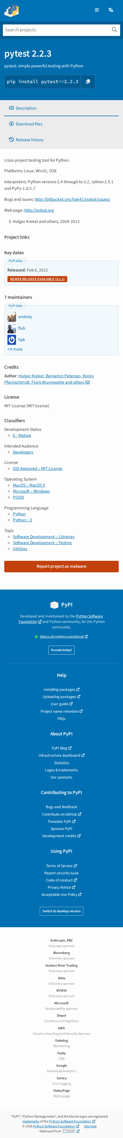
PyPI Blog (59, 748)
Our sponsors (61, 777)
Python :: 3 (22, 520)
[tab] (61, 108)
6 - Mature (22, 435)
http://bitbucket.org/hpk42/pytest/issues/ (72, 199)
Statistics (61, 763)
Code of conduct (59, 880)
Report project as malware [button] (61, 566)
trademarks (31, 1121)
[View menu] (97, 10)
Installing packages (59, 689)
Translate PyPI (59, 821)
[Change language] (111, 10)
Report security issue (61, 873)
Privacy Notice (59, 887)
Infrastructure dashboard (59, 755)
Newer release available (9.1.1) (37, 279)
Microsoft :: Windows (31, 491)
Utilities (20, 549)
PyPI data (15, 261)
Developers (23, 452)
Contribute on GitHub (59, 814)
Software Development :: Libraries (43, 536)
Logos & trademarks (61, 770)
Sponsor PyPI (61, 828)
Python (19, 514)
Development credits (59, 836)
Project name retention (59, 711)
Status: (62, 636)
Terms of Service (59, 866)
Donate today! (61, 650)
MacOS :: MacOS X (29, 485)
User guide (59, 704)
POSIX (18, 497)
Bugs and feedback (61, 807)
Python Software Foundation (70, 1121)
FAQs (61, 718)
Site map (90, 1126)
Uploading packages (59, 696)
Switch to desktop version (61, 911)
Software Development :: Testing (42, 543)
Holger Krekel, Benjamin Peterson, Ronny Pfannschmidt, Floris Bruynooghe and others (49, 379)
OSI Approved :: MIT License (37, 468)
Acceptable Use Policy (59, 894)
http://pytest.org (39, 210)
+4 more (15, 349)
